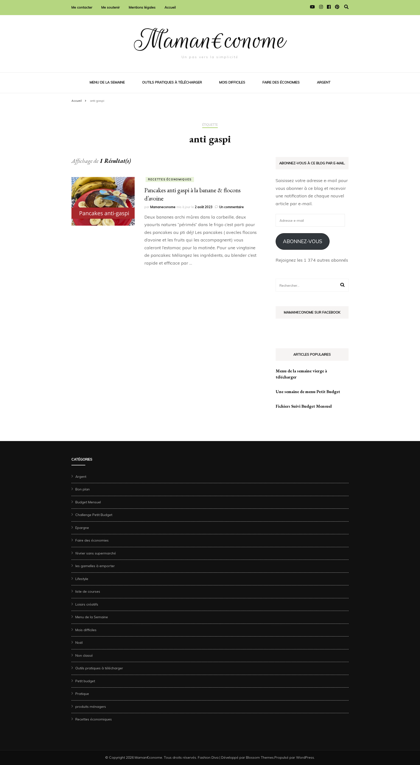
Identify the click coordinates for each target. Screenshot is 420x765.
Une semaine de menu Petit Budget (308, 391)
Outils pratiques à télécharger (172, 82)
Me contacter (81, 7)
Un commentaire (231, 207)
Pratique (82, 693)
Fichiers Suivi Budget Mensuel (304, 406)
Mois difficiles (232, 82)
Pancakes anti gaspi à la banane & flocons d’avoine (192, 194)
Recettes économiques (170, 179)
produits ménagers (90, 706)
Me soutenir (110, 7)
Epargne (82, 527)
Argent (324, 82)
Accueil (170, 7)
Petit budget (85, 681)
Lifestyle (81, 579)
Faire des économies (281, 82)
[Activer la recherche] (346, 7)
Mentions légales (142, 7)
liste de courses (87, 591)
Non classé (84, 655)
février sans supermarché (95, 553)
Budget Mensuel (88, 502)
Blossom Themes (260, 757)
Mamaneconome (162, 207)
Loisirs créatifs (86, 604)
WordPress (305, 757)
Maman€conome (210, 40)
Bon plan (82, 489)
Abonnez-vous (302, 241)
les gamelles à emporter (95, 566)
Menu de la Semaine (107, 82)
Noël (79, 642)
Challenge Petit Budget (93, 515)
